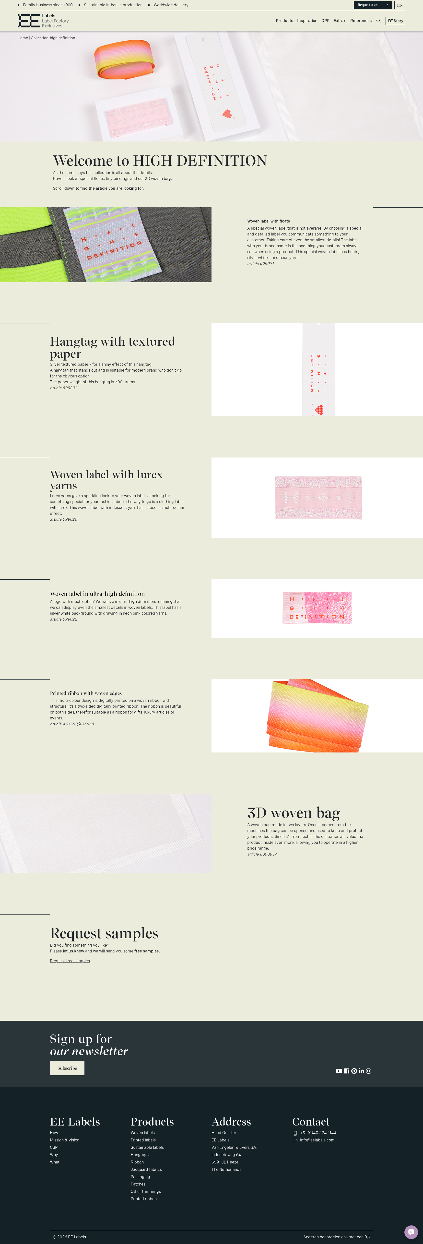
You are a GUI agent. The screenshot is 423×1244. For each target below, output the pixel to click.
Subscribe (67, 1068)
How (54, 1132)
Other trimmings (146, 1191)
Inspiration (307, 20)
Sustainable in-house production (113, 5)
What (54, 1162)
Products (284, 20)
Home (23, 38)
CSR (54, 1147)
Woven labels (143, 1132)
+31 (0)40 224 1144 (318, 1132)
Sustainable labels (147, 1147)
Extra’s (340, 20)
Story (398, 21)
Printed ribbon (144, 1199)
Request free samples (70, 961)
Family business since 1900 (48, 5)
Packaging (140, 1176)
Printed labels (143, 1140)
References (361, 20)
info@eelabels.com (317, 1140)
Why (54, 1154)
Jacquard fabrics (146, 1169)
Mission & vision (64, 1140)
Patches (138, 1184)
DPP (325, 20)
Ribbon (137, 1162)
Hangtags (140, 1154)
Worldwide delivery (171, 5)
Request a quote (370, 5)
